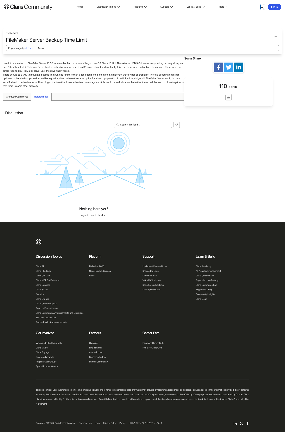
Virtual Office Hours (151, 280)
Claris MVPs (42, 347)
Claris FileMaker (43, 271)
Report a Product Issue (47, 308)
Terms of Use (85, 423)
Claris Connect (43, 285)
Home (80, 6)
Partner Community (98, 361)
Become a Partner (97, 357)
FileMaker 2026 (96, 266)
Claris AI (40, 266)
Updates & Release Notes (154, 266)
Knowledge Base (150, 271)
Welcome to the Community (49, 343)
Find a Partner (95, 347)
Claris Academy (203, 266)
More (221, 6)
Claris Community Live (46, 303)
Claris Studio (42, 289)
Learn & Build (194, 6)
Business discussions (46, 317)
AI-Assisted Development (208, 271)
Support (164, 6)
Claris (38, 242)
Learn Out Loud (43, 275)
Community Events (45, 357)
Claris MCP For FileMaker (48, 280)
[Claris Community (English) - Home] (28, 7)
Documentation (149, 275)
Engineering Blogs (204, 289)
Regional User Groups (46, 361)
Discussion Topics (106, 6)
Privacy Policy (109, 423)
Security (40, 294)
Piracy (122, 423)
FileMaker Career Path (152, 343)
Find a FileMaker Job (152, 347)
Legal (97, 423)
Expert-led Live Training (207, 280)
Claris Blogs (201, 299)
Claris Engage (42, 299)
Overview (93, 343)
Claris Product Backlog (100, 271)
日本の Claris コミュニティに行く (146, 423)
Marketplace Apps (151, 289)
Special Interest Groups (47, 366)
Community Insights (205, 294)
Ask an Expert (96, 352)
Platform (138, 6)
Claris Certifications (205, 275)
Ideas (92, 275)
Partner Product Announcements (51, 322)
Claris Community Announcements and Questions (60, 313)
